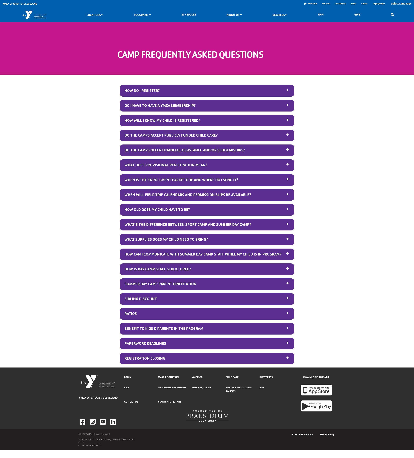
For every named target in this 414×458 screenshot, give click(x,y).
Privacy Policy (327, 434)
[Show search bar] (393, 14)
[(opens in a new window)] (93, 422)
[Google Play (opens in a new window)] (316, 405)
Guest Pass (266, 377)
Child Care (232, 377)
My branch (312, 3)
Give (357, 14)
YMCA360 (326, 3)
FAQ (126, 387)
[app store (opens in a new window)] (316, 389)
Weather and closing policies (239, 389)
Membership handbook (172, 387)
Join (321, 14)
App (261, 387)
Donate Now (340, 3)
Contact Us (131, 401)
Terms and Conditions (302, 434)
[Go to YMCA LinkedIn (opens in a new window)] (113, 422)
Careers (364, 3)
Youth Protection (169, 401)
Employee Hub (379, 3)
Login (353, 3)
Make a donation (168, 377)
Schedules (188, 14)
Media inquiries (201, 387)
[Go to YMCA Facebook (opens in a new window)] (83, 422)
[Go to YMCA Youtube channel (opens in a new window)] (103, 422)
